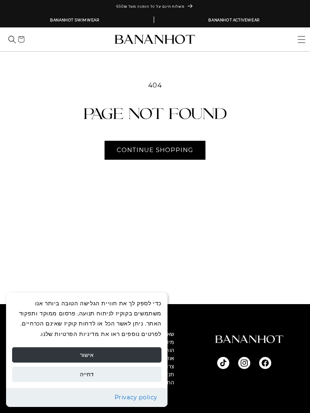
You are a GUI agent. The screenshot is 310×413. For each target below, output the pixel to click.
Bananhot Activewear (234, 20)
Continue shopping (155, 150)
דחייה (87, 374)
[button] (298, 39)
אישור (87, 355)
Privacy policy (136, 397)
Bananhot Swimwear (74, 20)
